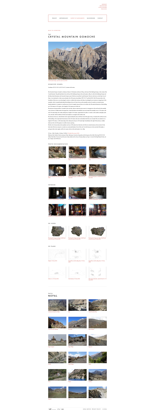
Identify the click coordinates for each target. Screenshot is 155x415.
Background (91, 18)
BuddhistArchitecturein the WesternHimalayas (103, 7)
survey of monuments (77, 18)
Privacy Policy (96, 409)
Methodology (63, 18)
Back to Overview (54, 30)
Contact (100, 18)
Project (54, 18)
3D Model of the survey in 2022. (73, 133)
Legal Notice (87, 409)
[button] (49, 62)
